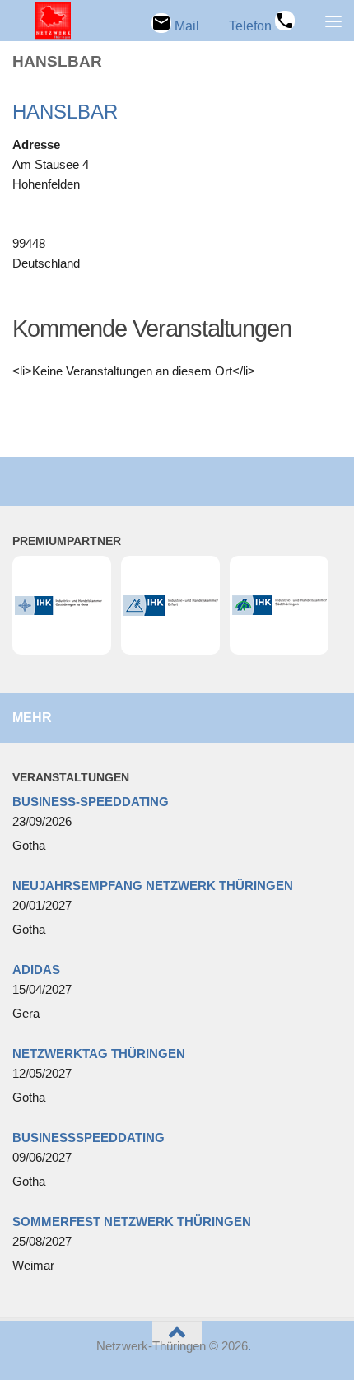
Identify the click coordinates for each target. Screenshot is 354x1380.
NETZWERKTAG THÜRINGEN (98, 1054)
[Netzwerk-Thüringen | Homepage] (41, 21)
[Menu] (333, 20)
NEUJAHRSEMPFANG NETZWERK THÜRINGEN (152, 886)
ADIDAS (36, 970)
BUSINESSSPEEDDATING (88, 1138)
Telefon (252, 26)
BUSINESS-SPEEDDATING (90, 802)
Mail (185, 26)
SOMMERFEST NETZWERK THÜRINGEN (131, 1221)
